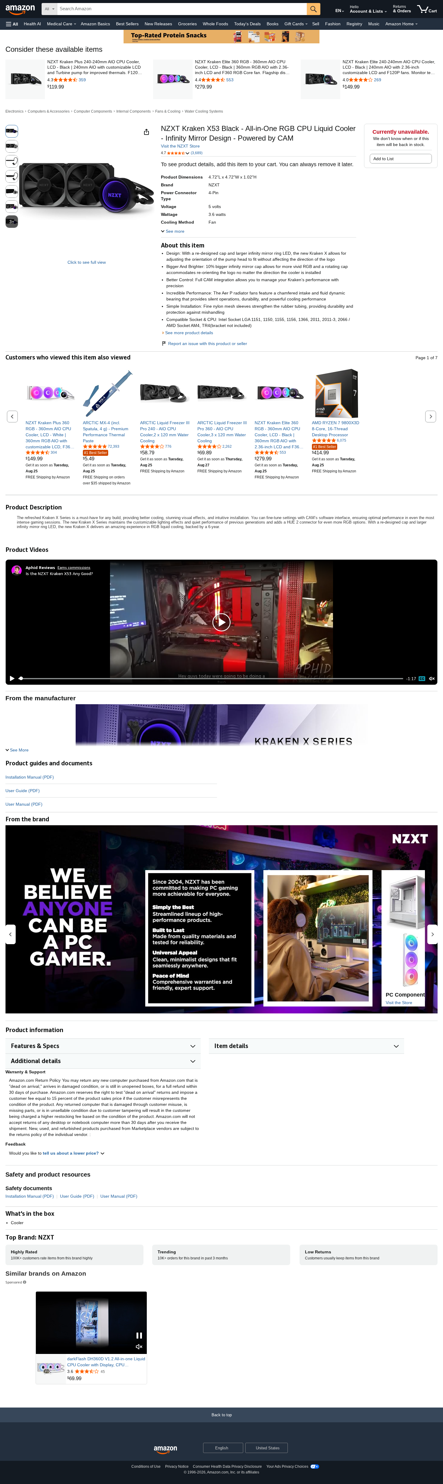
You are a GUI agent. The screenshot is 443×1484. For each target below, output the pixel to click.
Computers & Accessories (49, 111)
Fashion (333, 23)
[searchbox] (182, 9)
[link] (94, 87)
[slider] (210, 678)
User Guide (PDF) (22, 790)
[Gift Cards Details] (306, 24)
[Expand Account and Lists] (386, 11)
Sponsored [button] (13, 1282)
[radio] (12, 131)
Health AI (32, 23)
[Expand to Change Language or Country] (343, 11)
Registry (354, 23)
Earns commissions (74, 567)
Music (373, 23)
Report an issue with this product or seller (207, 343)
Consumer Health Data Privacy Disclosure (227, 1466)
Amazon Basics (95, 23)
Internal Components (133, 111)
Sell (315, 23)
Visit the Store (399, 1002)
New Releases (158, 23)
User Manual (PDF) (23, 804)
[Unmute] (432, 678)
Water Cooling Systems (204, 111)
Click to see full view (87, 262)
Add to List (383, 158)
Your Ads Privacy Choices (287, 1466)
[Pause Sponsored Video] (139, 1336)
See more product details (189, 332)
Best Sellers (127, 23)
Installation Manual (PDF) (29, 777)
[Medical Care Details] (75, 24)
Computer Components (93, 111)
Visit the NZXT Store (180, 146)
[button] (12, 24)
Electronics (14, 111)
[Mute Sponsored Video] (139, 1347)
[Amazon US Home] (165, 1450)
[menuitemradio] (422, 678)
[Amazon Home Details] (416, 24)
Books (272, 23)
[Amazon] (21, 9)
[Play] (10, 678)
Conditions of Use (146, 1466)
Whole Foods (215, 23)
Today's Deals (247, 23)
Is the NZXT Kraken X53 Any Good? (59, 573)
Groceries (187, 23)
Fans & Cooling (168, 111)
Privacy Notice (177, 1466)
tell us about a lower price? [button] (71, 1153)
